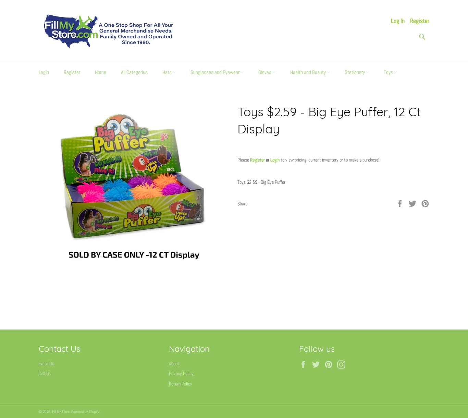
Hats (167, 72)
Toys (389, 72)
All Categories (134, 72)
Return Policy (180, 384)
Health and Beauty (308, 72)
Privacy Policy (181, 373)
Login (44, 72)
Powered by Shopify (85, 411)
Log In (398, 21)
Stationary (355, 72)
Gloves (265, 72)
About (174, 363)
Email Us (46, 363)
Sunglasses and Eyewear (215, 72)
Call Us (45, 373)
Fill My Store (61, 411)
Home (100, 72)
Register (419, 21)
